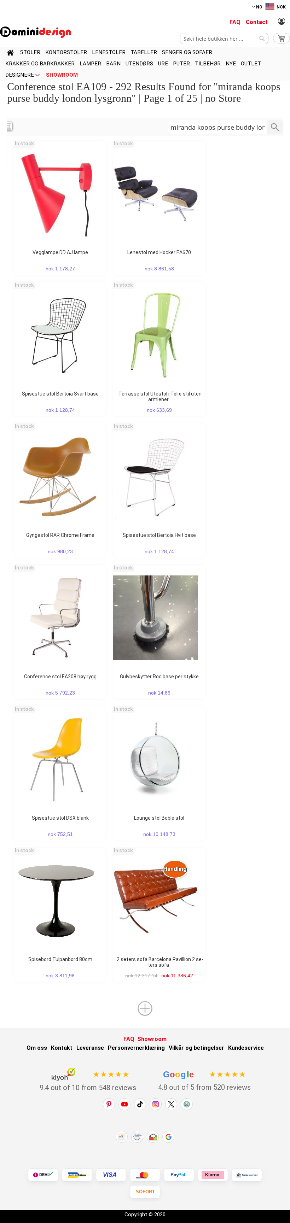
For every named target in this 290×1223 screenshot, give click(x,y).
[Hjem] (10, 53)
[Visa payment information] (111, 1175)
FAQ (235, 22)
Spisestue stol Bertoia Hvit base (159, 535)
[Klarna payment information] (213, 1175)
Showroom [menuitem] (62, 75)
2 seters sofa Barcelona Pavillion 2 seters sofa (160, 962)
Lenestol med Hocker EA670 (159, 252)
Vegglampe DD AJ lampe (60, 252)
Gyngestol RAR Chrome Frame (60, 535)
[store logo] (35, 32)
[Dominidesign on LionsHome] (187, 1104)
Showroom (152, 1039)
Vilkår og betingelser (196, 1047)
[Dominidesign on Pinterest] (109, 1104)
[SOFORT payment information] (145, 1192)
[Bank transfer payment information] (247, 1175)
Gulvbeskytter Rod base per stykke (159, 676)
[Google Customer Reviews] (168, 1137)
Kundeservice (246, 1047)
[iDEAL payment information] (43, 1175)
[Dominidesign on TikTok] (140, 1104)
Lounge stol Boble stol (159, 818)
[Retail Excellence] (122, 1137)
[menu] (145, 64)
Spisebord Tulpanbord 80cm (60, 959)
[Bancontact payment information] (77, 1175)
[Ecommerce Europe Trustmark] (137, 1137)
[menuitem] (30, 52)
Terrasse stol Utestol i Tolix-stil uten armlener (160, 396)
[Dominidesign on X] (171, 1104)
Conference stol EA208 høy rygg (60, 676)
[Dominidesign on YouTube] (124, 1104)
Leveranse (90, 1047)
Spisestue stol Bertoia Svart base (60, 394)
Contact (257, 22)
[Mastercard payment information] (145, 1175)
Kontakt (61, 1047)
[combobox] (224, 38)
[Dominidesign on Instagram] (156, 1104)
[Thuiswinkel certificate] (153, 1137)
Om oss (37, 1047)
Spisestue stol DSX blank (60, 818)
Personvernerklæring (136, 1047)
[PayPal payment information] (179, 1175)
